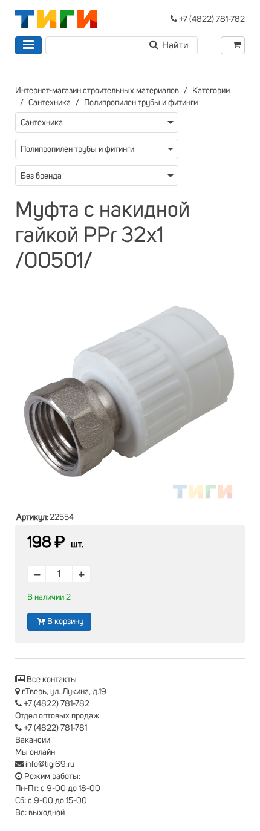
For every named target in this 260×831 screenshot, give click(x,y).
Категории (211, 91)
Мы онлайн (35, 752)
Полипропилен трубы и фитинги (141, 103)
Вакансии (32, 740)
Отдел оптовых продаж (57, 716)
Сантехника (49, 103)
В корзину (65, 621)
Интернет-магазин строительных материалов (97, 91)
